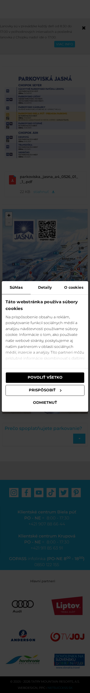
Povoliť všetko (45, 377)
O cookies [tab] (74, 287)
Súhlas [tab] (16, 287)
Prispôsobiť (42, 390)
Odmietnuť (45, 402)
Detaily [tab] (45, 287)
